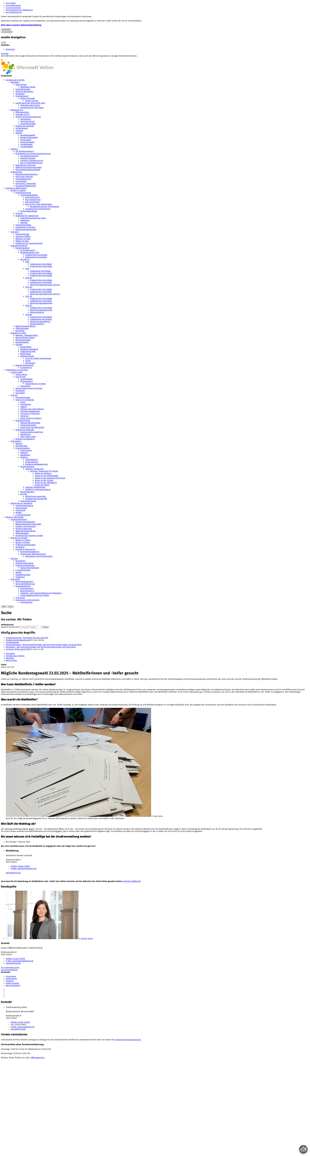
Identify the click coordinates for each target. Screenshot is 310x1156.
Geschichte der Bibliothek (32, 427)
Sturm (28, 361)
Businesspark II (27, 591)
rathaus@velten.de (22, 1027)
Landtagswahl (26, 147)
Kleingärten (25, 404)
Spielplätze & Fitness (25, 227)
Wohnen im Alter (23, 239)
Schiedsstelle (22, 128)
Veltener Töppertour (34, 469)
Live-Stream (21, 181)
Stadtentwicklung (19, 519)
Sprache (4, 53)
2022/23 (28, 287)
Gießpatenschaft (27, 351)
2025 (27, 262)
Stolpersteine (26, 381)
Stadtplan (20, 390)
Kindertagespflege (28, 211)
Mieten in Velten (23, 540)
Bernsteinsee (21, 446)
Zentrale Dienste (27, 158)
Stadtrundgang (27, 466)
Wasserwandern (27, 492)
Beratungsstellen (23, 340)
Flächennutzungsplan (25, 522)
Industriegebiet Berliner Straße (34, 595)
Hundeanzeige (12, 642)
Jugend (23, 407)
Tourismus (20, 598)
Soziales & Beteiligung (16, 188)
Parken (19, 512)
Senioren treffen (23, 236)
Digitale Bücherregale (30, 423)
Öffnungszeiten (22, 112)
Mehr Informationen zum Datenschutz (18, 58)
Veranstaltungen (23, 89)
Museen (19, 443)
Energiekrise (26, 367)
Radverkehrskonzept (29, 568)
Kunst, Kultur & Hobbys (30, 418)
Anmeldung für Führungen (32, 107)
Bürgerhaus (25, 434)
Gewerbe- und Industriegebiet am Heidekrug (40, 593)
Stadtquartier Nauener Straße (29, 535)
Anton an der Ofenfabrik (46, 482)
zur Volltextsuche (14, 12)
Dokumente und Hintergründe (38, 556)
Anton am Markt (42, 485)
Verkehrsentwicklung (25, 565)
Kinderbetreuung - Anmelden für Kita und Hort (27, 638)
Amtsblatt (20, 94)
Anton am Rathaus (43, 473)
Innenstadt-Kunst (28, 501)
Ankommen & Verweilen (21, 503)
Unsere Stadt (17, 372)
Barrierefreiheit (13, 985)
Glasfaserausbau (23, 575)
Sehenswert (16, 441)
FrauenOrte (25, 386)
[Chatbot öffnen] (303, 1149)
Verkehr (14, 558)
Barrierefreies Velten (25, 338)
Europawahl (25, 140)
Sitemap (10, 981)
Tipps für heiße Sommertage (38, 358)
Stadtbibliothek (23, 420)
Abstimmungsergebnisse (41, 303)
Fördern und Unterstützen (32, 409)
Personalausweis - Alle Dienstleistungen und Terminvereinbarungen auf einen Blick (44, 645)
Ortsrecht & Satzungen (26, 183)
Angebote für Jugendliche (27, 216)
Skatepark (25, 220)
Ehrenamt (20, 331)
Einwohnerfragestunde (26, 186)
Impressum (11, 976)
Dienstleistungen (28, 124)
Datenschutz (11, 979)
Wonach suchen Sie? (10, 627)
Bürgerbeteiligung (19, 245)
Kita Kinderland (32, 202)
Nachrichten (21, 84)
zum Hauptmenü (13, 5)
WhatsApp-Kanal (27, 87)
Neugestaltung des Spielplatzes (44, 206)
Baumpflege (25, 347)
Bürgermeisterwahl (29, 137)
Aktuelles (15, 82)
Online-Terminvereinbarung (28, 117)
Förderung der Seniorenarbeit (29, 243)
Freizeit (14, 395)
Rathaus (14, 149)
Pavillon (24, 222)
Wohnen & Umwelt (19, 538)
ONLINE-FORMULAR (132, 881)
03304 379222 (20, 1022)
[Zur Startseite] (27, 73)
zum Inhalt (11, 3)
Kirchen (23, 494)
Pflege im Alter (22, 241)
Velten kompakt (27, 98)
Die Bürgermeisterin (25, 151)
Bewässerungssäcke (29, 349)
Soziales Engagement (30, 411)
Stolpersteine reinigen (35, 384)
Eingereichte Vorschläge (36, 255)
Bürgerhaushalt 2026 (29, 252)
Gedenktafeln (26, 379)
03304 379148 (15, 959)
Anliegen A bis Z (23, 114)
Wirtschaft (15, 579)
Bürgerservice (17, 110)
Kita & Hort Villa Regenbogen (38, 204)
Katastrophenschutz (25, 365)
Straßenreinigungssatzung (17, 640)
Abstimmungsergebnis (40, 321)
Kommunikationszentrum (31, 432)
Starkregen (30, 363)
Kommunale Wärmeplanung (33, 554)
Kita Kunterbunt (32, 197)
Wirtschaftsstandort (25, 581)
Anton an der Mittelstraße (46, 476)
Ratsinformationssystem (27, 174)
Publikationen (22, 96)
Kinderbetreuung (23, 193)
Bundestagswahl (27, 135)
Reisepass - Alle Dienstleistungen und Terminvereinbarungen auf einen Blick (41, 647)
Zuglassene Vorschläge (40, 271)
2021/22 (28, 296)
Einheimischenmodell (25, 545)
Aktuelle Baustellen (24, 91)
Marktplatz (25, 455)
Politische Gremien (24, 176)
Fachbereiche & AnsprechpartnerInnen (33, 153)
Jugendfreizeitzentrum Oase (33, 218)
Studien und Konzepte (26, 526)
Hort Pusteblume (33, 199)
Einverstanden (7, 32)
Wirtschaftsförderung (25, 584)
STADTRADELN (31, 459)
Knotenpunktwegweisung (36, 464)
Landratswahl (26, 144)
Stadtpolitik (16, 172)
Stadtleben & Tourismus (17, 370)
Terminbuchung (27, 121)
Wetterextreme (27, 356)
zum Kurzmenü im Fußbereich (19, 10)
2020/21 (28, 305)
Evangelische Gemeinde (36, 499)
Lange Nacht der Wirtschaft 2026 (30, 103)
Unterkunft (20, 510)
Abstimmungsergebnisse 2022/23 (45, 294)
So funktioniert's (27, 250)
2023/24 (28, 278)
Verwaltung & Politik (15, 80)
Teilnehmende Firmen (30, 105)
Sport (22, 402)
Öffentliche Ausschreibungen (29, 167)
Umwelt (19, 344)
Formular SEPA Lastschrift (17, 649)
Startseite (10, 49)
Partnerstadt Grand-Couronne (29, 388)
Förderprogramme (24, 529)
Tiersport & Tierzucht (30, 413)
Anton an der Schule (44, 480)
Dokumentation (37, 312)
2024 (27, 269)
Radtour (24, 457)
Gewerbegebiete (23, 586)
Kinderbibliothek (23, 225)
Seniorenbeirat (22, 234)
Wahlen (19, 133)
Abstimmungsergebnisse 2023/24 (45, 285)
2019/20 (28, 315)
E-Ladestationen (23, 515)
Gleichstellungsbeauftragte (28, 170)
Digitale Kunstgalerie (25, 439)
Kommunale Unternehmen (27, 600)
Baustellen (20, 561)
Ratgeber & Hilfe (18, 333)
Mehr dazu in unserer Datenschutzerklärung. (21, 25)
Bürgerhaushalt (22, 248)
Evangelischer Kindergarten (37, 209)
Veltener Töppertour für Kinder (44, 471)
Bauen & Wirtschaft (14, 517)
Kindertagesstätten (29, 195)
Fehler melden (12, 983)
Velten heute (21, 374)
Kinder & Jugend (18, 190)
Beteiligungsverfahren (26, 326)
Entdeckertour (31, 462)
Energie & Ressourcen (25, 549)
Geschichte (21, 377)
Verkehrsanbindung (24, 505)
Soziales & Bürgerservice (31, 160)
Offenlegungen (22, 328)
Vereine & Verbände (25, 400)
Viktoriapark (26, 450)
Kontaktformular (13, 873)
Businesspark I (27, 588)
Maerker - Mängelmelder (27, 335)
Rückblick (24, 259)
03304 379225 (20, 866)
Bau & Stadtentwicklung (31, 163)
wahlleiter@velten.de (23, 868)
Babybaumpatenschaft (26, 229)
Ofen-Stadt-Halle (28, 436)
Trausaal (19, 130)
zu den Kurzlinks (13, 8)
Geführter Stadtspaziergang (37, 489)
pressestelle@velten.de (19, 961)
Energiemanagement (29, 552)
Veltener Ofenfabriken (35, 487)
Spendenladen (22, 342)
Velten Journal (31, 101)
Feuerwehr (20, 393)
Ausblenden (6, 29)
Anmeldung (25, 119)
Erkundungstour (23, 448)
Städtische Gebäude (25, 126)
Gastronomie (21, 508)
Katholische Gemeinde (35, 496)
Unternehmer (26, 602)
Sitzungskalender (23, 179)
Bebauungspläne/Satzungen (28, 524)
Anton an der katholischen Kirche (50, 478)
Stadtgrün (20, 547)
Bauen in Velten (23, 542)
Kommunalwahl (27, 142)
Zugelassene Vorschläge (36, 257)
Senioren (15, 232)
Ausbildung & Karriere (26, 165)
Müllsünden (25, 354)
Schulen (19, 213)
